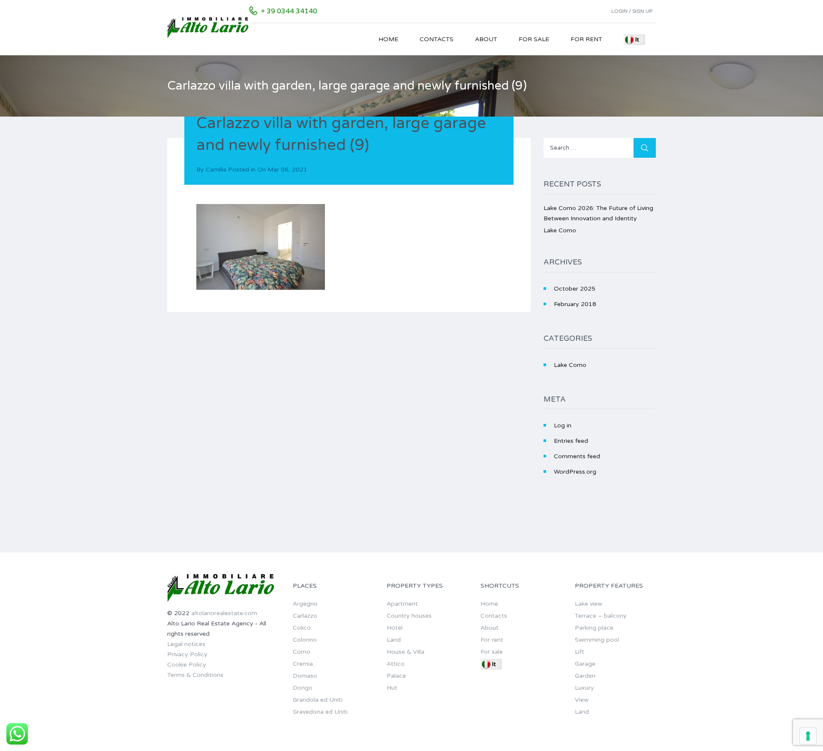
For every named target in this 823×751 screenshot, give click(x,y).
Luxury (584, 687)
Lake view (588, 603)
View (582, 699)
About (486, 39)
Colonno (305, 639)
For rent (586, 39)
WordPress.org (575, 471)
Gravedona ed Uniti (320, 711)
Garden (585, 675)
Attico (396, 663)
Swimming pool (597, 639)
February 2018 (575, 304)
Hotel (394, 627)
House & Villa (405, 651)
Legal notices (186, 644)
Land (394, 639)
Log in (562, 425)
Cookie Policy (186, 664)
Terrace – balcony (601, 615)
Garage (585, 663)
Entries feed (571, 441)
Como (301, 651)
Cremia (303, 663)
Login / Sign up (631, 11)
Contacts (437, 39)
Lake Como (560, 230)
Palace (396, 675)
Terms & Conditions (195, 675)
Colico (302, 627)
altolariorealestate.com (224, 613)
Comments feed (577, 456)
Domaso (305, 675)
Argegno (305, 603)
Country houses (409, 615)
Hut (392, 687)
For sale (534, 39)
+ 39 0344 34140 (289, 11)
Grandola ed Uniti (317, 699)
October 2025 (574, 288)
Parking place (594, 627)
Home (388, 39)
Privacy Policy (187, 654)
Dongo (302, 687)
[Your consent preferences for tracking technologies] (808, 736)
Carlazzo (305, 615)
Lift (579, 651)
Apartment (402, 603)
